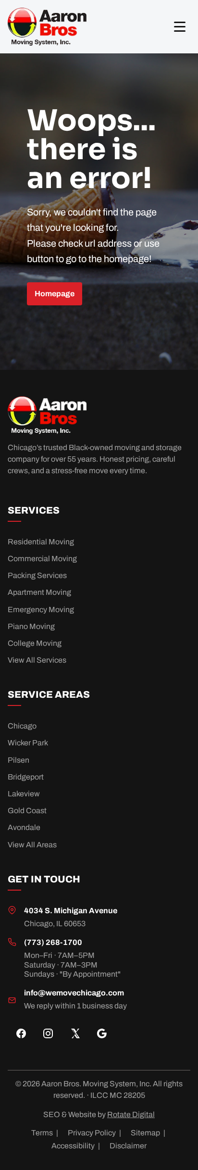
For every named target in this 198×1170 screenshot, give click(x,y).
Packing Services (37, 575)
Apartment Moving (39, 592)
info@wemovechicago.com (74, 993)
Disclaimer (128, 1146)
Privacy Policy (94, 1133)
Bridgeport (26, 777)
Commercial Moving (42, 558)
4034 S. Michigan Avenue (70, 910)
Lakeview (24, 794)
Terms (44, 1133)
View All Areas (32, 845)
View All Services (37, 660)
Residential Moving (41, 542)
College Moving (35, 643)
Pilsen (18, 760)
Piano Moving (31, 626)
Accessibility (75, 1146)
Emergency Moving (41, 609)
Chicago (22, 726)
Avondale (24, 827)
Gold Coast (27, 810)
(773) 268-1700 (53, 942)
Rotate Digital (131, 1114)
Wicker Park (28, 743)
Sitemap (148, 1133)
